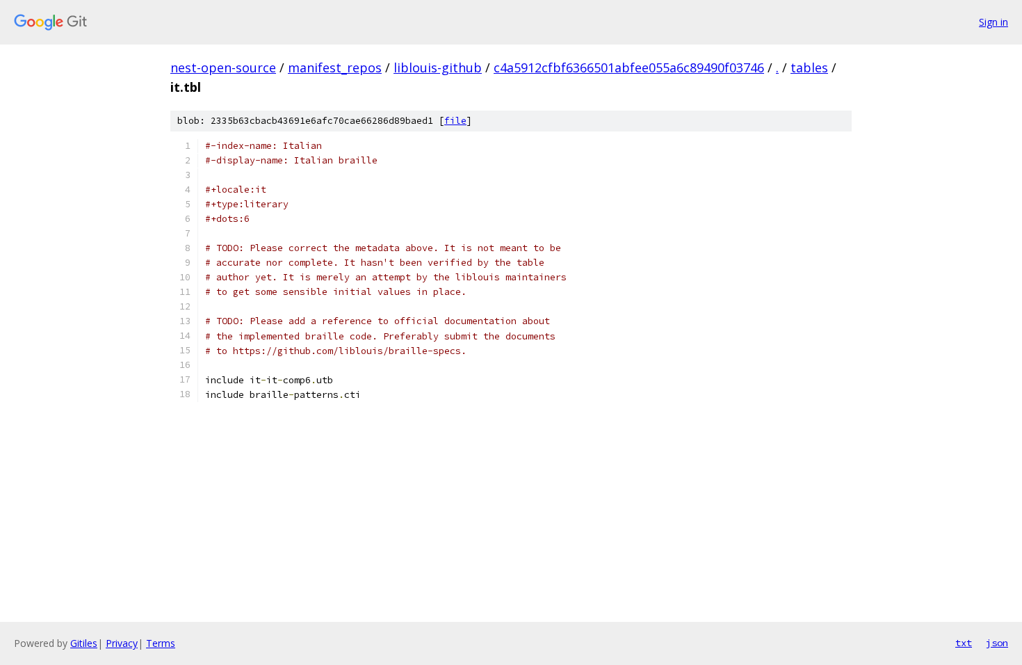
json (997, 642)
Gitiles (83, 643)
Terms (160, 643)
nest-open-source (223, 67)
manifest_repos (335, 67)
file (455, 121)
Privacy (122, 643)
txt (963, 642)
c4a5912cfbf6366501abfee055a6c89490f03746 (629, 67)
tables (809, 67)
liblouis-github (438, 67)
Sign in (993, 22)
